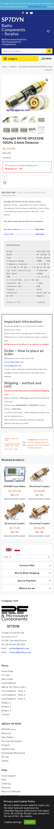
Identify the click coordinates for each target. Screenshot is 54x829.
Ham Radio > (8, 737)
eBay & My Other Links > (14, 687)
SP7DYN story (9, 729)
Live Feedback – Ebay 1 (13, 691)
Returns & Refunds (11, 791)
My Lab (5, 756)
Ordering (6, 783)
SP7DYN (13, 19)
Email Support (9, 775)
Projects (6, 745)
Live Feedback (9, 683)
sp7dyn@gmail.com (19, 648)
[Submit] (49, 51)
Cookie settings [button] (13, 822)
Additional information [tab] (31, 192)
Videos (5, 760)
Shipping (6, 787)
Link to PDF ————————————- (19, 234)
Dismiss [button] (50, 6)
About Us (6, 733)
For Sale (6, 675)
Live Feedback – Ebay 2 (13, 694)
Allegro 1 (6, 702)
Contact (6, 714)
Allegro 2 (6, 706)
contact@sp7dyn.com (20, 652)
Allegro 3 (6, 710)
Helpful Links (8, 749)
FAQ (4, 779)
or (27, 405)
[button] (47, 80)
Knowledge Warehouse (13, 753)
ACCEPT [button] (30, 822)
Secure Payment (10, 795)
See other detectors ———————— (24, 229)
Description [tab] (8, 192)
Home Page (7, 671)
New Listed (7, 679)
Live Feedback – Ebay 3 (13, 698)
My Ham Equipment (12, 741)
